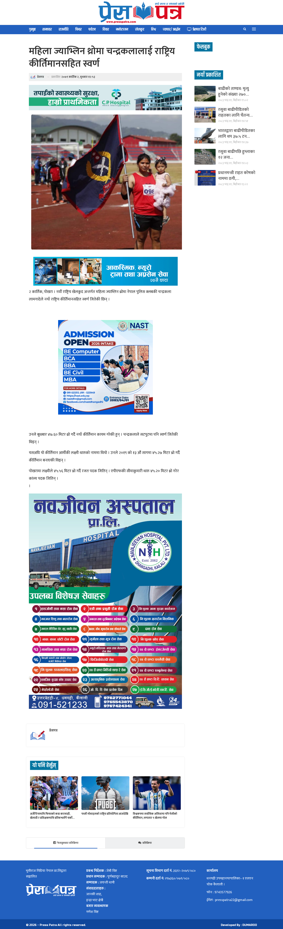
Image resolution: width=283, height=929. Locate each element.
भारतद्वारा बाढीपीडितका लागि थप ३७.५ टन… (236, 133)
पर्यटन (92, 29)
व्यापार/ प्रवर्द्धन (171, 29)
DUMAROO (249, 925)
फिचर (78, 29)
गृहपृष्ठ (32, 29)
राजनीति (63, 29)
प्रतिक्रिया (147, 843)
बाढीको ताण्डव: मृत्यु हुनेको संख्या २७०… (233, 91)
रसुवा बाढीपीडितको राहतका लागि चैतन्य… (235, 112)
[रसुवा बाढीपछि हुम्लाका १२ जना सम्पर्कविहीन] (205, 156)
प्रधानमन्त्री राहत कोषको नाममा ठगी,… (236, 175)
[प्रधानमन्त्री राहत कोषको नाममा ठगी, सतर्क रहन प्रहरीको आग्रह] (205, 178)
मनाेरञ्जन (122, 29)
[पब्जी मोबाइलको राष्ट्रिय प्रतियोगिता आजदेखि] (105, 793)
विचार (106, 29)
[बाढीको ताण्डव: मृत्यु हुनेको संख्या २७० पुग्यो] (205, 93)
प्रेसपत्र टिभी (199, 29)
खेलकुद (139, 29)
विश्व (153, 29)
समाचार (47, 29)
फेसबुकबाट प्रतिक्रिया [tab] (67, 843)
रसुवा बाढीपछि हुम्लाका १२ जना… (236, 154)
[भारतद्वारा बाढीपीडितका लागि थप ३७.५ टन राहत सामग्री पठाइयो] (205, 135)
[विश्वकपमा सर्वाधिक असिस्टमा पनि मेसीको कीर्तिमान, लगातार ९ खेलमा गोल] (157, 793)
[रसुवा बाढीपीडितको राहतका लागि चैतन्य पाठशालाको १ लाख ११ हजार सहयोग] (205, 114)
